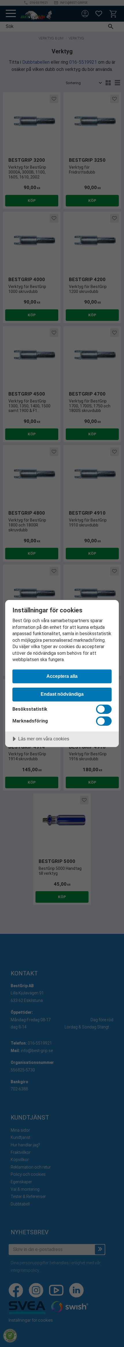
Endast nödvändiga (62, 694)
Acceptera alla (62, 676)
